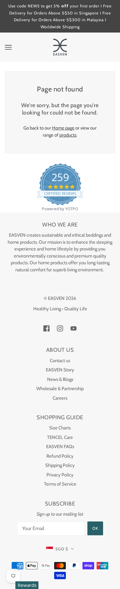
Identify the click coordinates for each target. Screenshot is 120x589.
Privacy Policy (60, 475)
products (67, 135)
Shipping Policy (60, 465)
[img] (46, 328)
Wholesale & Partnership (60, 388)
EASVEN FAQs (60, 446)
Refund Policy (60, 456)
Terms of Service (60, 484)
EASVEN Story (60, 370)
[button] (60, 548)
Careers (60, 398)
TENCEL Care (60, 437)
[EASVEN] (60, 46)
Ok (95, 528)
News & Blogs (60, 379)
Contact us (60, 360)
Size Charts (60, 428)
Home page (63, 128)
